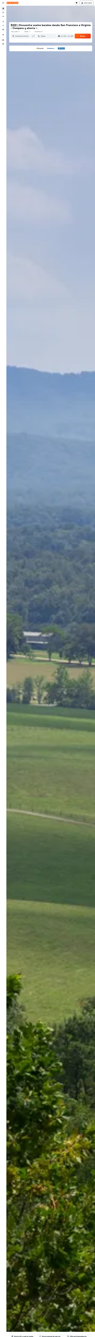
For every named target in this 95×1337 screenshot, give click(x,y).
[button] (3, 3)
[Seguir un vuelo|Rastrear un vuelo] (3, 25)
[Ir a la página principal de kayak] (12, 3)
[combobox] (39, 32)
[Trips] (3, 35)
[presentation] (36, 28)
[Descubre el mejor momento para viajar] (3, 29)
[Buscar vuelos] (3, 8)
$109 (14, 25)
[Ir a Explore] (3, 22)
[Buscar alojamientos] (3, 12)
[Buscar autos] (3, 16)
